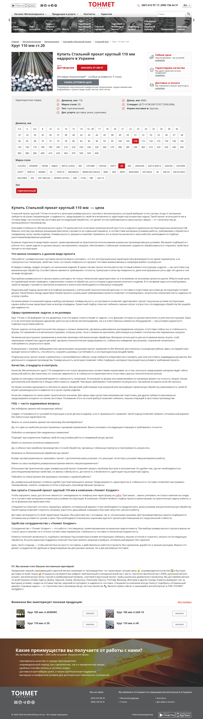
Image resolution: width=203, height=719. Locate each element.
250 (97, 147)
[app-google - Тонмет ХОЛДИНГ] (17, 5)
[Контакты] (138, 5)
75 (58, 141)
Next (193, 20)
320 (158, 147)
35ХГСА (60, 171)
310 (151, 147)
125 (158, 141)
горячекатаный (26, 190)
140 (174, 141)
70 (42, 141)
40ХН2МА (134, 171)
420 (58, 153)
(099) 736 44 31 (169, 5)
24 (146, 128)
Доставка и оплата (165, 702)
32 (19, 135)
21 (122, 128)
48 (112, 135)
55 (158, 135)
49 (120, 135)
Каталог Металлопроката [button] (29, 14)
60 (19, 141)
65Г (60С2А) (44, 178)
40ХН (122, 171)
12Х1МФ (90, 165)
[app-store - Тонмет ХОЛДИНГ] (30, 5)
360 (19, 153)
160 (27, 147)
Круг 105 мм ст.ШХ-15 (130, 612)
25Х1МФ (180, 165)
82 (81, 141)
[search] (189, 14)
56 (166, 135)
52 (143, 135)
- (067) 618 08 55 (97, 698)
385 (35, 153)
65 (27, 141)
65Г (32, 178)
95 (112, 141)
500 (81, 153)
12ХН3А (102, 165)
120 (151, 141)
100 (120, 141)
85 (89, 141)
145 (182, 141)
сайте (118, 495)
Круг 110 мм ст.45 (128, 623)
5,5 (19, 128)
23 (138, 128)
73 (50, 141)
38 (66, 135)
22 (130, 128)
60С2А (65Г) (179, 171)
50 (127, 135)
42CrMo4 (147, 171)
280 (120, 147)
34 (35, 135)
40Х (114, 171)
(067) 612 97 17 (150, 5)
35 (42, 135)
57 (174, 135)
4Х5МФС (33, 165)
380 (27, 153)
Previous (9, 20)
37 (58, 135)
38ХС (105, 171)
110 (135, 141)
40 (73, 135)
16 (81, 128)
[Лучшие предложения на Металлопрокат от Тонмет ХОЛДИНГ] (101, 5)
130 (166, 141)
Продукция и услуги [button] (64, 14)
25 (153, 128)
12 (58, 128)
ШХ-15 (100, 178)
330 (166, 147)
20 (115, 128)
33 (27, 135)
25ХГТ (20, 171)
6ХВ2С (55, 165)
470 (73, 153)
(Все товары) (185, 602)
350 (182, 147)
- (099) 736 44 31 (97, 702)
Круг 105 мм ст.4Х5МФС (42, 612)
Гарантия (106, 14)
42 (81, 135)
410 (50, 153)
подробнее (160, 60)
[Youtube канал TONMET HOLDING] (45, 5)
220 (73, 147)
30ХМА (41, 171)
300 (143, 147)
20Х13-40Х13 (154, 165)
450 (66, 153)
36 (50, 135)
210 (66, 147)
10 (50, 128)
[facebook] (52, 5)
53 (151, 135)
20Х (129, 165)
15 (73, 128)
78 (66, 141)
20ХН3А (169, 165)
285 (128, 147)
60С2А (166, 171)
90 (97, 141)
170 (35, 147)
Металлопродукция (129, 698)
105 (128, 141)
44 (97, 135)
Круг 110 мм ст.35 (38, 623)
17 (99, 128)
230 (81, 147)
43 (89, 135)
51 (135, 135)
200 (58, 147)
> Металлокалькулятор (142, 714)
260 (104, 147)
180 (42, 147)
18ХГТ (113, 165)
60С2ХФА (22, 178)
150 (19, 147)
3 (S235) (21, 165)
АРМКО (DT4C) (61, 178)
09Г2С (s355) (68, 165)
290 (135, 147)
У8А (75, 178)
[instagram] (55, 5)
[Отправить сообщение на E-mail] (42, 5)
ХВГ (91, 178)
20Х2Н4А (139, 165)
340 (174, 147)
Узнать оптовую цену (78, 82)
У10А (83, 178)
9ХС (80, 165)
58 (182, 135)
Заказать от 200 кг (92, 67)
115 (143, 141)
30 (177, 128)
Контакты (89, 14)
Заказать (90, 613)
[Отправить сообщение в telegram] (49, 5)
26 (161, 128)
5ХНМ (45, 165)
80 (73, 141)
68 (35, 141)
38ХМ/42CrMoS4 (91, 171)
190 (50, 147)
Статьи (123, 702)
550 (89, 153)
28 (169, 128)
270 (112, 147)
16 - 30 (90, 128)
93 (104, 141)
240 (89, 147)
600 (97, 153)
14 (66, 128)
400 (42, 153)
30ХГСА (31, 171)
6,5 (34, 128)
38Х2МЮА (73, 171)
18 (107, 128)
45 (104, 135)
